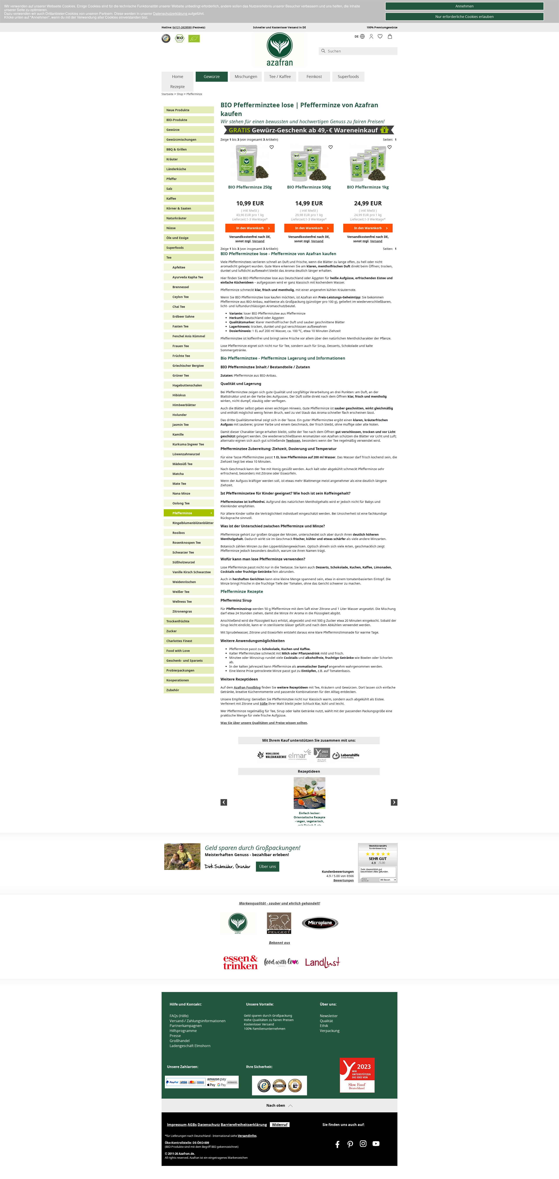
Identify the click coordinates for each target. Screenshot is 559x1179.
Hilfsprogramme (183, 1030)
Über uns (267, 866)
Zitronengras (182, 611)
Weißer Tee (181, 592)
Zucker (171, 631)
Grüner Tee (181, 375)
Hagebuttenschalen (187, 385)
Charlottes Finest (179, 641)
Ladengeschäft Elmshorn (190, 1045)
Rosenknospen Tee (187, 542)
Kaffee (171, 198)
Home (177, 76)
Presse (175, 1035)
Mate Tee (179, 483)
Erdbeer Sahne (183, 316)
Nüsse (171, 228)
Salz (169, 189)
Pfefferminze (194, 94)
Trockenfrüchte (177, 621)
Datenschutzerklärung (170, 13)
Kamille (178, 434)
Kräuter (172, 159)
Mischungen (246, 76)
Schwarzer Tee (183, 552)
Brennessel (181, 287)
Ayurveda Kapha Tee (188, 277)
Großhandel (180, 1040)
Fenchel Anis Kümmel (189, 336)
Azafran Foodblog (247, 687)
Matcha (178, 474)
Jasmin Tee (181, 424)
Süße (263, 703)
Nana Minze (181, 493)
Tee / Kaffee (280, 76)
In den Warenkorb (250, 228)
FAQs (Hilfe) (179, 1015)
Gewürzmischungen (181, 139)
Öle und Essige (177, 238)
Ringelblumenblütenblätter (193, 523)
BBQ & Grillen (176, 149)
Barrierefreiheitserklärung (244, 1124)
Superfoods (348, 76)
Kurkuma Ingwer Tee (188, 444)
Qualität (326, 1020)
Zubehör (172, 690)
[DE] (362, 37)
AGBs (192, 1124)
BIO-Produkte (176, 120)
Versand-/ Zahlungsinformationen (198, 1020)
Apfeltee (179, 267)
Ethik (324, 1025)
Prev (224, 802)
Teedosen (293, 440)
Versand (258, 241)
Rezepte (177, 86)
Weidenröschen (184, 582)
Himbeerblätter (184, 405)
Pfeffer (171, 179)
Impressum (177, 1124)
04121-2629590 (182, 27)
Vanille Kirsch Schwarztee (192, 572)
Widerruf (279, 1124)
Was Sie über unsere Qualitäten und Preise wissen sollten (264, 723)
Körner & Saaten (178, 208)
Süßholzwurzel (184, 562)
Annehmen (464, 6)
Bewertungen (343, 880)
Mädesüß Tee (182, 464)
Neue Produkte (177, 110)
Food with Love (178, 651)
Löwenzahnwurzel (186, 454)
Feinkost (314, 76)
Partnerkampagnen (186, 1025)
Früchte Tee (181, 356)
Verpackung (330, 1030)
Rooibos (179, 533)
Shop (180, 94)
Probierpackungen (180, 670)
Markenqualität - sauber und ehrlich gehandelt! (279, 903)
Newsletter (329, 1015)
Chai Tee (179, 307)
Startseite (167, 94)
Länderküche (176, 169)
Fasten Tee (180, 326)
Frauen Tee (181, 346)
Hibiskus (179, 395)
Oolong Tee (181, 503)
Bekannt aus (279, 942)
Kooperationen (177, 680)
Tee (168, 257)
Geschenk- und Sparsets (184, 660)
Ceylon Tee (181, 297)
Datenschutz (209, 1124)
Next (394, 802)
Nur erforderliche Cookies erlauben (464, 16)
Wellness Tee (182, 601)
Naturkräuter (176, 218)
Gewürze (212, 76)
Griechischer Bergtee (188, 366)
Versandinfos (247, 1136)
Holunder (180, 415)
